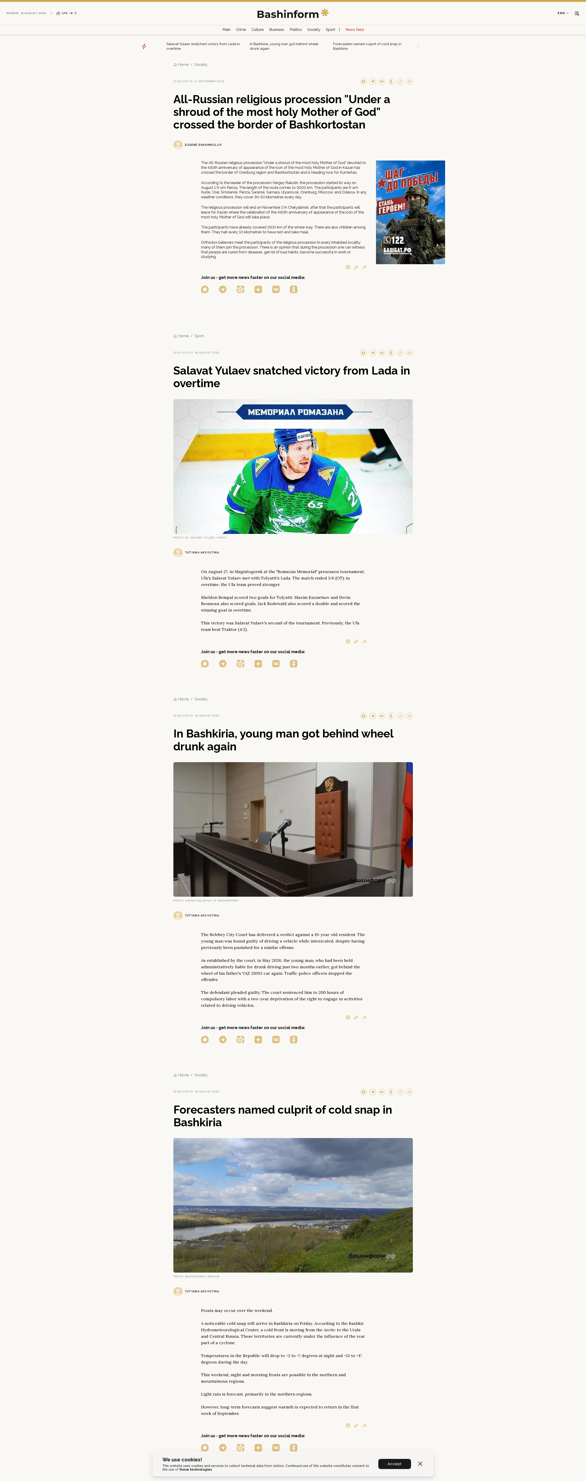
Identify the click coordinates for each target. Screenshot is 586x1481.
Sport (330, 29)
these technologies (195, 1469)
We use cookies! (182, 1460)
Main (226, 29)
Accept (395, 1463)
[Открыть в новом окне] (205, 289)
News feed (354, 29)
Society (313, 29)
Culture (257, 29)
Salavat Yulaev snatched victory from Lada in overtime (203, 46)
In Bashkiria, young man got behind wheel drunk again (284, 46)
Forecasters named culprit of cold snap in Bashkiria (367, 46)
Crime (241, 29)
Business (276, 29)
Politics (296, 29)
